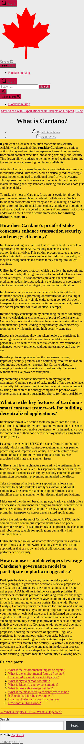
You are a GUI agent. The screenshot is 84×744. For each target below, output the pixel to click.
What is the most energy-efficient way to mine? (38, 692)
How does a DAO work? (24, 703)
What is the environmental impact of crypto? (36, 670)
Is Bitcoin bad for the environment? (31, 695)
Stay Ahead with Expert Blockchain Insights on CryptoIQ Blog (42, 111)
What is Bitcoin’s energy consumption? (33, 684)
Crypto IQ (17, 735)
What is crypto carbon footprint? (29, 681)
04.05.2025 (48, 137)
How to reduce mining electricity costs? (33, 677)
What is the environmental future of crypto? (36, 673)
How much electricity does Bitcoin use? (33, 699)
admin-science (51, 132)
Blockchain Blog (19, 72)
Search (4, 719)
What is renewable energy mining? (30, 688)
